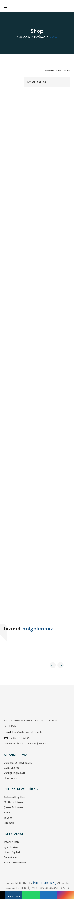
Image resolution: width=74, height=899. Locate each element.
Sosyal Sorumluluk (15, 862)
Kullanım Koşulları (14, 797)
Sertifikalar (10, 857)
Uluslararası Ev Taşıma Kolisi (37, 594)
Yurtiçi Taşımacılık (15, 773)
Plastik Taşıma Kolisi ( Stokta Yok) (37, 511)
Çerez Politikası (13, 807)
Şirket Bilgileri (12, 852)
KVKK (7, 812)
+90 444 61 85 (20, 738)
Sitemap (9, 823)
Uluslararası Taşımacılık (18, 762)
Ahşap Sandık (37, 170)
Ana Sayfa (23, 36)
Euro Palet (37, 255)
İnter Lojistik (11, 842)
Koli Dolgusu (37, 426)
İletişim (8, 817)
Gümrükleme (11, 768)
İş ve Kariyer (11, 847)
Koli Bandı (37, 341)
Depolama (10, 778)
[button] (68, 6)
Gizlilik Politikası (13, 802)
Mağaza (39, 36)
